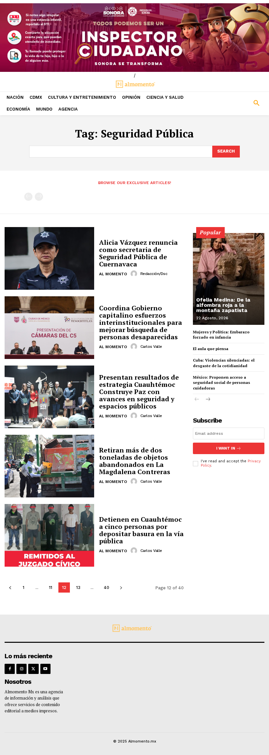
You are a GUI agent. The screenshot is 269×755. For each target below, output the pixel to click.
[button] (235, 103)
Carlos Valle (151, 346)
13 (78, 587)
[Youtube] (45, 669)
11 (50, 587)
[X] (33, 669)
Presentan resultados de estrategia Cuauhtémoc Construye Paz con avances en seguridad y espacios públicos (139, 391)
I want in (225, 448)
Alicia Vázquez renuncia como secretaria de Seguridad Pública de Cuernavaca (138, 253)
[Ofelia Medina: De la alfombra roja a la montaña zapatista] (228, 279)
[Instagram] (21, 669)
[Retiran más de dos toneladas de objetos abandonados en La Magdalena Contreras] (49, 466)
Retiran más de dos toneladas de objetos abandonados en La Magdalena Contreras (134, 461)
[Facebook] (10, 669)
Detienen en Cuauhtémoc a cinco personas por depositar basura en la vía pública (141, 530)
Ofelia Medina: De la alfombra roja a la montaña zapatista (223, 305)
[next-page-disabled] (39, 197)
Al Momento (113, 274)
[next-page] (120, 587)
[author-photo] (135, 273)
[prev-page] (28, 197)
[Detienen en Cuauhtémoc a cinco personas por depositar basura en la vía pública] (49, 535)
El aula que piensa (210, 348)
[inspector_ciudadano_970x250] (134, 37)
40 (106, 587)
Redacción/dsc (154, 273)
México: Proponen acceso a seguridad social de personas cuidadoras (221, 383)
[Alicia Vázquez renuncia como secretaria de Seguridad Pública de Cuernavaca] (49, 258)
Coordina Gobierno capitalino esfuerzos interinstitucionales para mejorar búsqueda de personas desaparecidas (140, 322)
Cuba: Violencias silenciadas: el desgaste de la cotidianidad (224, 363)
